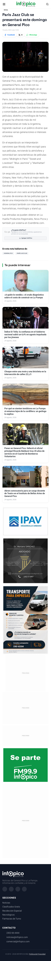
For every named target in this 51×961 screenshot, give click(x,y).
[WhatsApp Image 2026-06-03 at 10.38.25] (25, 620)
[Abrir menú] (4, 4)
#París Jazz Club (22, 253)
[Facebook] (4, 889)
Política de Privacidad (37, 954)
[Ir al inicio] (25, 4)
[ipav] (25, 521)
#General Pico (8, 253)
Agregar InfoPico (26, 238)
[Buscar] (47, 4)
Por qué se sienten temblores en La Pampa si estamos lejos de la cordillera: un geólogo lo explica (25, 411)
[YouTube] (24, 889)
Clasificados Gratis (11, 907)
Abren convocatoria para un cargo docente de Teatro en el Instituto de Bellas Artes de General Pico (24, 493)
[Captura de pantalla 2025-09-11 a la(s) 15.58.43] (25, 560)
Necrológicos (8, 915)
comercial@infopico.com (18, 941)
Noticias (6, 903)
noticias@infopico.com (17, 937)
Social (6, 10)
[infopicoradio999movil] (25, 765)
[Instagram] (11, 889)
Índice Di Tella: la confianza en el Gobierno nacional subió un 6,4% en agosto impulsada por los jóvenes (25, 335)
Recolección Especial (12, 911)
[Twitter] (17, 889)
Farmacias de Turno (11, 919)
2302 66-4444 (12, 933)
